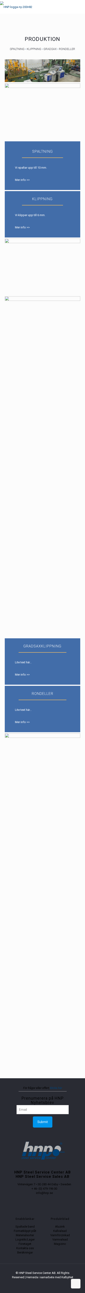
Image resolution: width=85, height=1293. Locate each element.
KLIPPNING (34, 49)
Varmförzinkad (60, 1235)
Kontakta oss (25, 1248)
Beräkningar (25, 1252)
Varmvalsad (60, 1239)
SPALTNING (17, 49)
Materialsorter (25, 1235)
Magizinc (60, 1244)
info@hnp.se (44, 1193)
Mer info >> (22, 180)
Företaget (25, 1244)
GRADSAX (50, 49)
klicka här (56, 1088)
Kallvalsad (60, 1231)
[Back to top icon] (75, 1283)
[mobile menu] (79, 7)
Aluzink (60, 1226)
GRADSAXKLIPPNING (42, 646)
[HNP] (16, 6)
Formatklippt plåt (25, 1231)
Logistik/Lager (25, 1239)
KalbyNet (67, 1277)
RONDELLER (67, 49)
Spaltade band (25, 1226)
